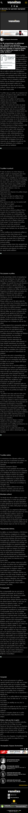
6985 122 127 (13, 794)
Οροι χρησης (14, 803)
